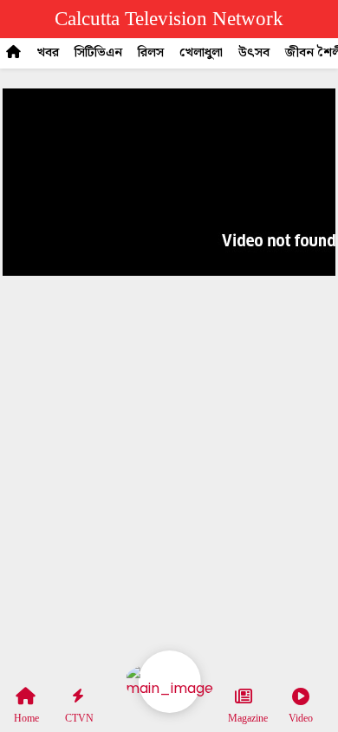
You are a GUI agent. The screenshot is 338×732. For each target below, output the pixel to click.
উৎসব (254, 52)
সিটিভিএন (98, 52)
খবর (47, 52)
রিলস (151, 52)
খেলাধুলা (201, 52)
